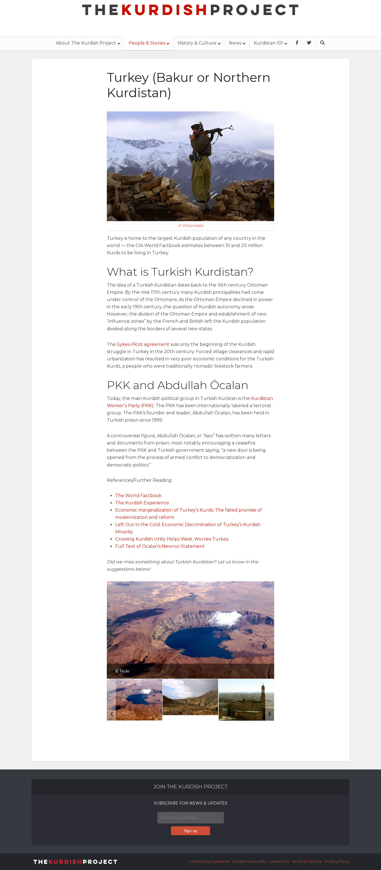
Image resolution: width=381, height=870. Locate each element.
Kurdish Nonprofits (249, 861)
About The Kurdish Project (86, 43)
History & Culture (197, 43)
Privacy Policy (337, 861)
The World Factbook (138, 495)
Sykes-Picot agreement (143, 344)
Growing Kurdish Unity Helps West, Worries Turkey (172, 539)
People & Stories (147, 43)
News (235, 43)
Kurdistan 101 (268, 43)
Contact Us (279, 861)
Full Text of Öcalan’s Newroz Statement (160, 546)
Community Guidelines (209, 861)
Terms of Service (307, 861)
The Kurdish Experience (142, 502)
